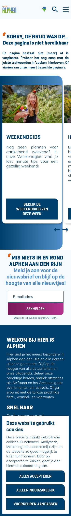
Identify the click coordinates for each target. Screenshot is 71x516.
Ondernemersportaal (26, 415)
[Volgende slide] (65, 229)
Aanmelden (35, 308)
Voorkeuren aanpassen (35, 503)
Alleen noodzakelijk (35, 490)
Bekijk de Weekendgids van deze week (32, 209)
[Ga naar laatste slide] (56, 229)
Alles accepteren (35, 476)
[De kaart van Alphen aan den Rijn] (44, 9)
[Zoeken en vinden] (55, 9)
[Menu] (66, 9)
